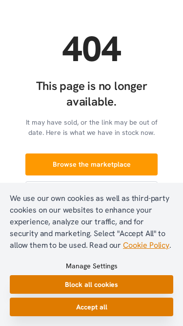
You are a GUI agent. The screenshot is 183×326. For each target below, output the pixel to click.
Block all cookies (91, 284)
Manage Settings (92, 265)
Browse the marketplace (92, 164)
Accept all (91, 307)
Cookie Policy (146, 245)
